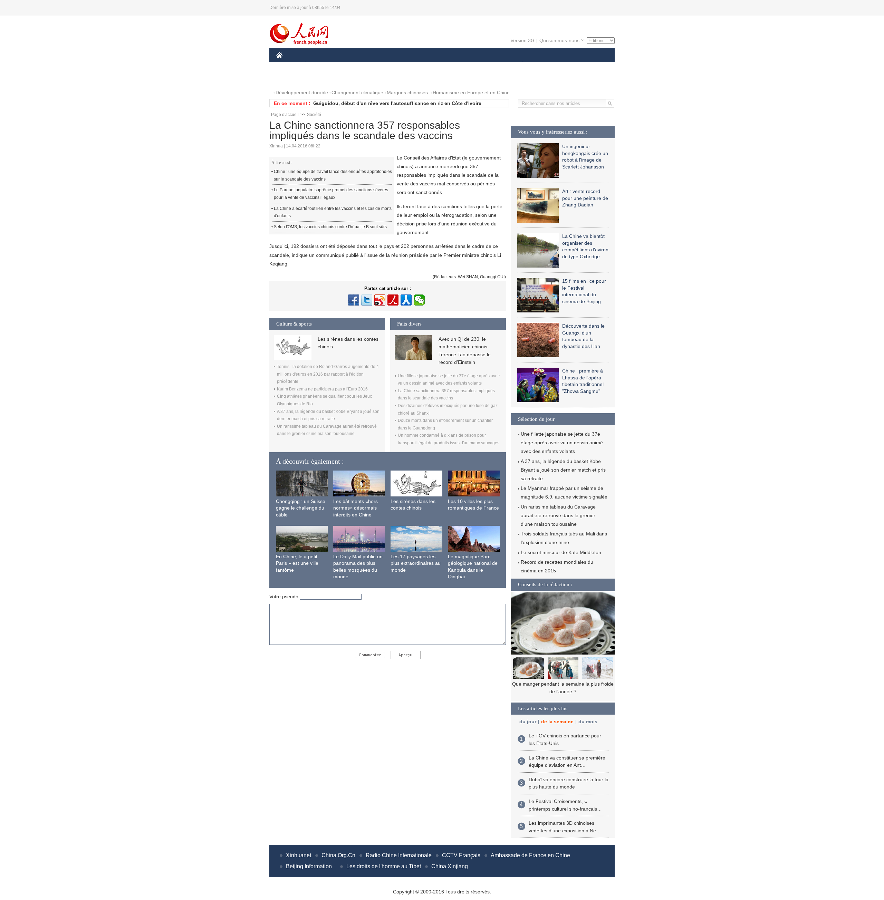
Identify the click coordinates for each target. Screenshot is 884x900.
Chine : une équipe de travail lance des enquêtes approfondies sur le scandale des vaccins (333, 175)
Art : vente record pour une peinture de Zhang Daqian (585, 197)
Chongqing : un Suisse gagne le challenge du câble (300, 508)
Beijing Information (309, 866)
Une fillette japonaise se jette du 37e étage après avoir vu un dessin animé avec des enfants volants (562, 442)
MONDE (350, 65)
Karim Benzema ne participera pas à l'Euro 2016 (322, 389)
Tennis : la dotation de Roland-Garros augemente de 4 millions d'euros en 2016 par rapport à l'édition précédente (328, 374)
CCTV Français (461, 855)
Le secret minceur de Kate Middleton (561, 552)
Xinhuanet (298, 855)
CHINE (288, 65)
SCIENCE (411, 65)
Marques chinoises (407, 92)
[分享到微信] (419, 300)
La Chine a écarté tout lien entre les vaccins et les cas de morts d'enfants (333, 212)
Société (314, 114)
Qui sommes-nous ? (561, 40)
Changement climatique (357, 92)
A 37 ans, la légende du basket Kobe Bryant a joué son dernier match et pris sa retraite (563, 469)
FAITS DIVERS (481, 65)
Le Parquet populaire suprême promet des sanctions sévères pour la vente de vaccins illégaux (331, 193)
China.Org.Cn (338, 855)
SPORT (547, 65)
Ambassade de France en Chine (530, 855)
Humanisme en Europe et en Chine (471, 92)
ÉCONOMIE (319, 65)
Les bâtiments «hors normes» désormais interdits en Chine (355, 508)
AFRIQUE (380, 65)
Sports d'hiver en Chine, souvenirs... (563, 684)
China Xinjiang (449, 866)
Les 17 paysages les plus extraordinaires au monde (416, 563)
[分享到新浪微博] (379, 300)
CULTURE (443, 65)
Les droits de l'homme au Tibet (383, 866)
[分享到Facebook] (353, 300)
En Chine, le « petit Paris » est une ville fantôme (297, 563)
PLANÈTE (519, 65)
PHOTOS (291, 79)
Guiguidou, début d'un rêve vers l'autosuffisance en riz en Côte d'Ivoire (397, 103)
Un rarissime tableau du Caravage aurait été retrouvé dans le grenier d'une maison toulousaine (558, 515)
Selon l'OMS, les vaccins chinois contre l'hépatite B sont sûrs (330, 226)
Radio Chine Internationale (399, 855)
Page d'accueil (285, 114)
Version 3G (522, 40)
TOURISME (577, 65)
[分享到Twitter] (366, 300)
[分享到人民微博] (392, 300)
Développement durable (302, 92)
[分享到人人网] (406, 300)
